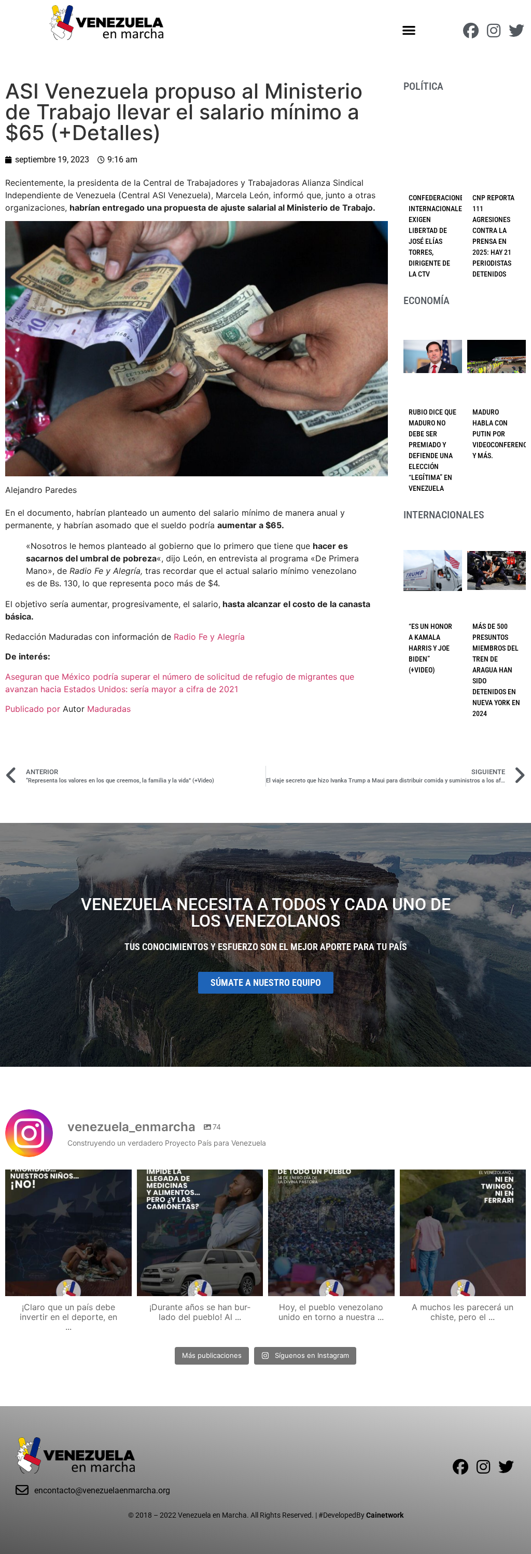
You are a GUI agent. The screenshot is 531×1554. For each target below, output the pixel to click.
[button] (409, 29)
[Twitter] (516, 30)
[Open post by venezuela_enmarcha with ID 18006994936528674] (463, 1233)
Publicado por (34, 709)
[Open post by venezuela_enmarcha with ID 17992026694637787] (68, 1233)
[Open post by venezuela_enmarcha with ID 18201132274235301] (331, 1233)
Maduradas (109, 709)
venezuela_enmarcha (67, 1179)
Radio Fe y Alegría (209, 636)
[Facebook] (471, 30)
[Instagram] (493, 30)
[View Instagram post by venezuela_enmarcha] (121, 1283)
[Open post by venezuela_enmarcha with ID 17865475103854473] (200, 1233)
